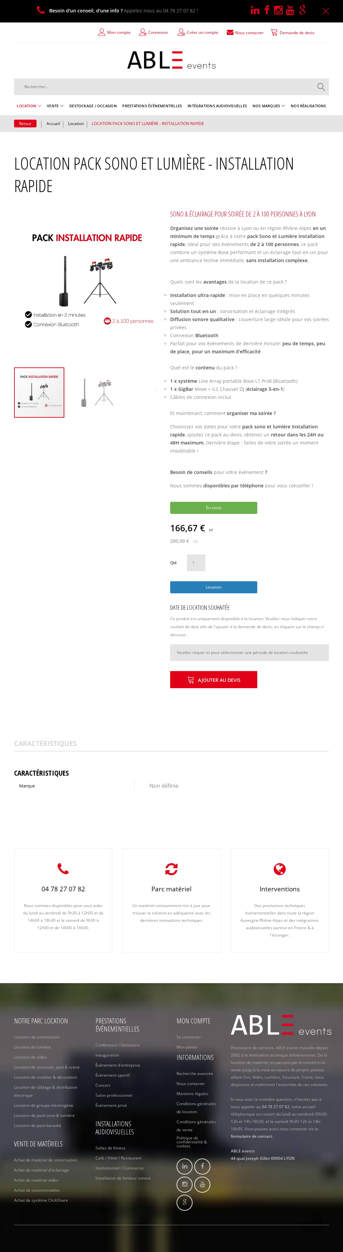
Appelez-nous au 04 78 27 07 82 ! (123, 10)
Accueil (53, 123)
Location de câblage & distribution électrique (45, 1091)
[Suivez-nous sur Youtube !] (292, 10)
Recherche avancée (195, 1073)
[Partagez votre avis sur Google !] (304, 10)
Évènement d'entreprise (117, 1065)
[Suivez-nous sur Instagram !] (280, 10)
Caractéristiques (45, 743)
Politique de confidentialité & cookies (192, 1142)
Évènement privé (111, 1105)
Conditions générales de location (196, 1108)
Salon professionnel (113, 1095)
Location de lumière (32, 1047)
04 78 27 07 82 (63, 889)
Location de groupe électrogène (43, 1105)
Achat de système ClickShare (41, 1200)
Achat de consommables (37, 1190)
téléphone (252, 485)
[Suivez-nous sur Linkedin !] (257, 10)
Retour (25, 123)
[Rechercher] (321, 87)
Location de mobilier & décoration (45, 1077)
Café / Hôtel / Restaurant (118, 1158)
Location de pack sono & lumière (44, 1115)
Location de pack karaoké (37, 1125)
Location (76, 123)
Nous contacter (191, 1083)
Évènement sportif (112, 1075)
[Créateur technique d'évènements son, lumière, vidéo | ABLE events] (171, 60)
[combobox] (171, 86)
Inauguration (107, 1055)
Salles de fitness (110, 1148)
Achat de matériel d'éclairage (41, 1170)
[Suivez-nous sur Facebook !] (269, 10)
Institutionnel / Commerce (119, 1168)
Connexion (158, 32)
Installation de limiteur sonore (123, 1178)
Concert (102, 1085)
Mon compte (119, 32)
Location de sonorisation (37, 1037)
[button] (94, 392)
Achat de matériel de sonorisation (45, 1160)
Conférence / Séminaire (117, 1045)
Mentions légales (192, 1093)
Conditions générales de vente (196, 1126)
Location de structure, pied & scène (47, 1067)
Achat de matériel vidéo (36, 1180)
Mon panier (187, 1047)
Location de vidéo (30, 1057)
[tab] (53, 743)
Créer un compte (202, 32)
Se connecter (189, 1037)
